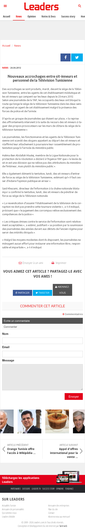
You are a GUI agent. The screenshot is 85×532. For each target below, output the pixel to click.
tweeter (77, 57)
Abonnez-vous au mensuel (59, 516)
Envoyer (74, 396)
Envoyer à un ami (33, 263)
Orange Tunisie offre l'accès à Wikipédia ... (21, 449)
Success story (48, 488)
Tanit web (63, 526)
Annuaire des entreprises (58, 505)
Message (8, 360)
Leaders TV (36, 488)
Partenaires (16, 488)
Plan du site (53, 509)
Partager (65, 57)
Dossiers (26, 488)
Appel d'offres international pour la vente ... (64, 451)
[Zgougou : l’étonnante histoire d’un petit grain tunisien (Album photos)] (55, 421)
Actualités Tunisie (9, 505)
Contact (51, 513)
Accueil (6, 45)
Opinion (31, 16)
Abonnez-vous (63, 289)
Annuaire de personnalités (13, 509)
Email (5, 347)
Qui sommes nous (9, 513)
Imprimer (60, 263)
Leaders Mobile (8, 516)
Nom (5, 334)
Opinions (60, 488)
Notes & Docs (49, 16)
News (17, 45)
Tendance (69, 488)
